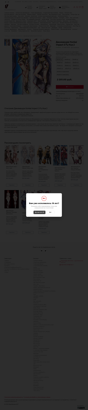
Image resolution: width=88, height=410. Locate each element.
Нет (50, 212)
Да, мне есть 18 (39, 212)
